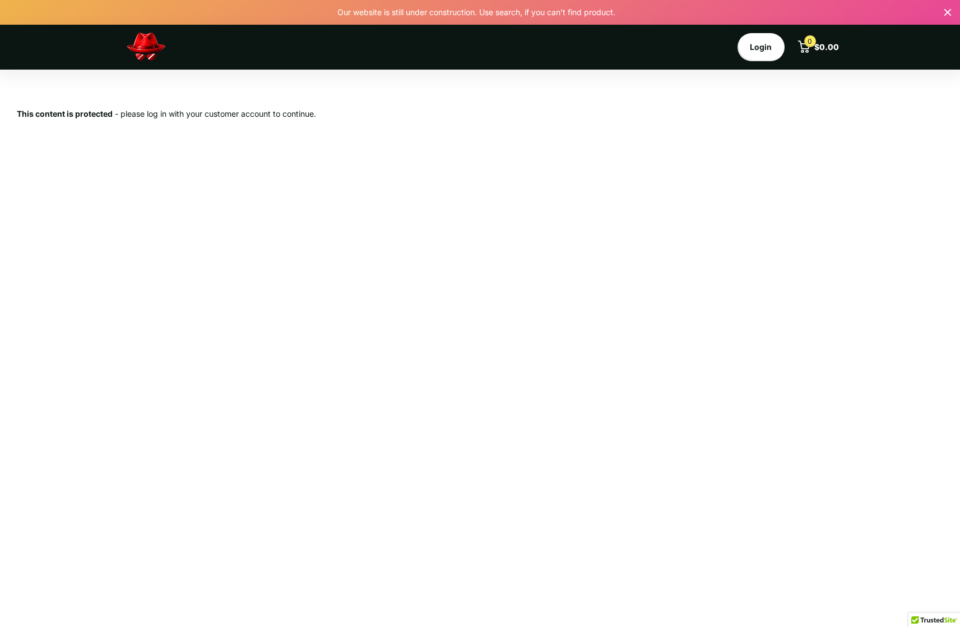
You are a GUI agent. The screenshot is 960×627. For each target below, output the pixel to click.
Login (761, 47)
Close (947, 12)
